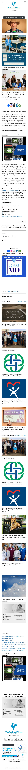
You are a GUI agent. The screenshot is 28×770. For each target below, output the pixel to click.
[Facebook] (8, 105)
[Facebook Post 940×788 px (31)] (14, 91)
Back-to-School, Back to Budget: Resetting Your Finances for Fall (14, 325)
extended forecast (14, 593)
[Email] (19, 105)
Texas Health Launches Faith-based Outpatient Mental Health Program (12, 375)
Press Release (16, 291)
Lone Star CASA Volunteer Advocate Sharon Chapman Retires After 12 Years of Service (14, 401)
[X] (14, 105)
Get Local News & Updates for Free (14, 17)
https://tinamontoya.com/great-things (12, 216)
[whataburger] (14, 626)
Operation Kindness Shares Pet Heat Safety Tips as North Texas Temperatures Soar (14, 537)
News (9, 291)
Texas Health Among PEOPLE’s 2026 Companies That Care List (12, 564)
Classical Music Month (8, 350)
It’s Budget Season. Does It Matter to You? (13, 642)
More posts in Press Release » (20, 435)
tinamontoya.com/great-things (10, 190)
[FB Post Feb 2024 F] (14, 157)
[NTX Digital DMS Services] (14, 675)
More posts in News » (22, 301)
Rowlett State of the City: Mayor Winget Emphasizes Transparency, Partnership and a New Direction (13, 429)
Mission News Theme (9, 768)
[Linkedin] (17, 105)
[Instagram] (11, 105)
